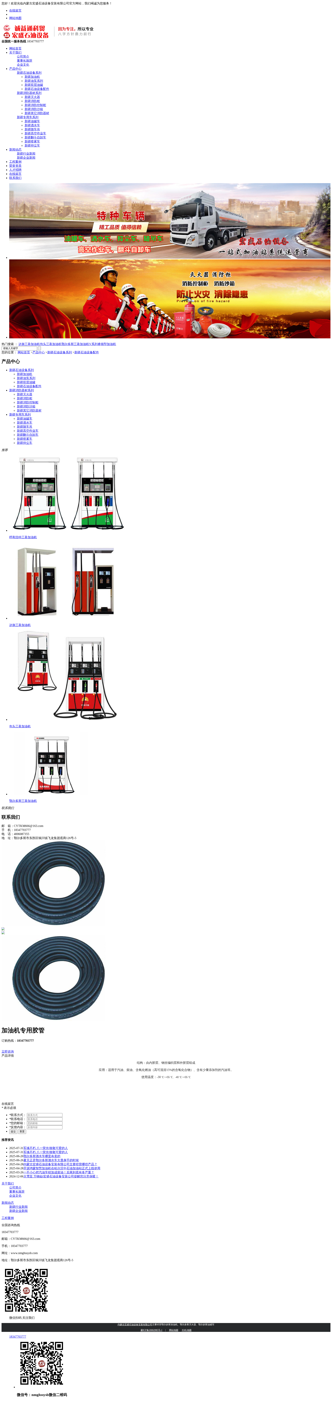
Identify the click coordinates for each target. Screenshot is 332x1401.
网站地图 (15, 18)
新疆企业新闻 (26, 157)
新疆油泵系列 (34, 80)
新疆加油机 (32, 76)
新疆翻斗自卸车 (35, 137)
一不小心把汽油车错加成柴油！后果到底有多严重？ (58, 1172)
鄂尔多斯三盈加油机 (75, 344)
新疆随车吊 (32, 129)
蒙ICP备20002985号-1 (151, 1330)
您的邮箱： (18, 1123)
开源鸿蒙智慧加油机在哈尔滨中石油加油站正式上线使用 (61, 1168)
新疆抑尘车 (32, 145)
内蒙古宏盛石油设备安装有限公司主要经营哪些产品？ (60, 1164)
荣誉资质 (15, 165)
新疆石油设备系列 (29, 72)
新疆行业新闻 (26, 153)
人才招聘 (15, 169)
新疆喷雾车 (32, 141)
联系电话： (18, 1119)
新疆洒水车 (32, 125)
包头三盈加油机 (50, 344)
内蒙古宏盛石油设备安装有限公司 (135, 1324)
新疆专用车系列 (27, 117)
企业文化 (23, 64)
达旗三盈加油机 (29, 344)
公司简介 (23, 56)
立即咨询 (8, 1051)
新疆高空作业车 (35, 133)
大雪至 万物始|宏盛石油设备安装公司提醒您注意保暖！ (61, 1176)
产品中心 (15, 68)
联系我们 (15, 177)
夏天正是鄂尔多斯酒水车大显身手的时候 (51, 1160)
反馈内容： (18, 1127)
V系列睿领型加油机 (102, 344)
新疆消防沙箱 (34, 109)
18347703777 (17, 1336)
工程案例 (15, 161)
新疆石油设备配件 (37, 89)
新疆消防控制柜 (35, 105)
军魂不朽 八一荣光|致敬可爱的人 (45, 1148)
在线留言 (15, 10)
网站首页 (15, 48)
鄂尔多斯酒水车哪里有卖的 (41, 1156)
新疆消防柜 (32, 101)
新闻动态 (15, 149)
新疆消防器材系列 (29, 93)
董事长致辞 (24, 60)
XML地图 (187, 1330)
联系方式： (18, 1115)
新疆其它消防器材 (37, 113)
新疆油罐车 (32, 121)
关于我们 (15, 52)
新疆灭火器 (32, 97)
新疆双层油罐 (34, 84)
